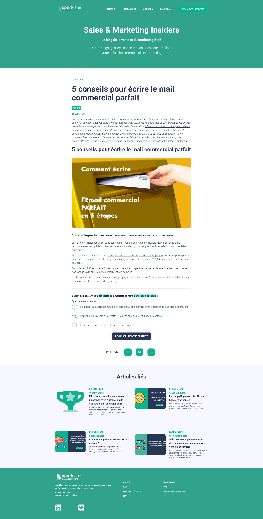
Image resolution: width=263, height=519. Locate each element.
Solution (111, 9)
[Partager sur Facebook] (128, 351)
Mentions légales (132, 491)
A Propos (148, 9)
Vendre (76, 108)
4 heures (163, 259)
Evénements (96, 389)
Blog (125, 487)
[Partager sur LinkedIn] (151, 351)
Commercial (176, 389)
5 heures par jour (120, 259)
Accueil (127, 482)
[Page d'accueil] (68, 9)
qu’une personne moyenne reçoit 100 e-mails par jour (135, 255)
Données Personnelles (174, 491)
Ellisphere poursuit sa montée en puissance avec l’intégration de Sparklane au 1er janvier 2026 (107, 400)
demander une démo (193, 9)
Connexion (165, 9)
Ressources (130, 9)
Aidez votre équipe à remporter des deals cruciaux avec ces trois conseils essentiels (187, 443)
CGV (125, 496)
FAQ (165, 487)
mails (160, 242)
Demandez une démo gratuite (131, 336)
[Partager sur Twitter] (139, 351)
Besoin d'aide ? (170, 482)
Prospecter (176, 432)
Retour (79, 79)
